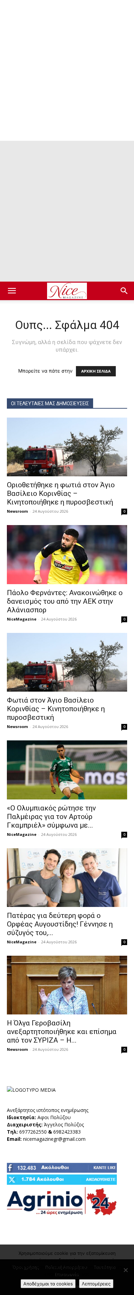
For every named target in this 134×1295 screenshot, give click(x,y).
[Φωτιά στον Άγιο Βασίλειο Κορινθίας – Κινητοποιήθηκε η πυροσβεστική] (67, 662)
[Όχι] (125, 1269)
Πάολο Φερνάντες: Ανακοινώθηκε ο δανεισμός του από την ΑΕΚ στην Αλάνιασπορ (65, 601)
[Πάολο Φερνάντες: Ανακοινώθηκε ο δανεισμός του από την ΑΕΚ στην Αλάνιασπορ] (67, 554)
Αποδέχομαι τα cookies (48, 1283)
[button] (12, 291)
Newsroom (17, 511)
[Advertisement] (67, 70)
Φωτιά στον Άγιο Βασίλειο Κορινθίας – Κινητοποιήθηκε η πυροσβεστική (56, 709)
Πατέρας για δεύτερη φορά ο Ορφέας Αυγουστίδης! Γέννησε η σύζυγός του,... (60, 924)
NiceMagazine (21, 619)
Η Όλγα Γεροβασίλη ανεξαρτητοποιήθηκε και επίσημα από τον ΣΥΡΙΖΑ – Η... (61, 1031)
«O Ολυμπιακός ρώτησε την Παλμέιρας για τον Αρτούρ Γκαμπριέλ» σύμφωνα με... (51, 816)
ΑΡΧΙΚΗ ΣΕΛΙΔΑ (96, 371)
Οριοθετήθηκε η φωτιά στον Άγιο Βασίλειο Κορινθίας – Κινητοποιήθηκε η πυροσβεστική (61, 493)
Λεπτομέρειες (96, 1283)
